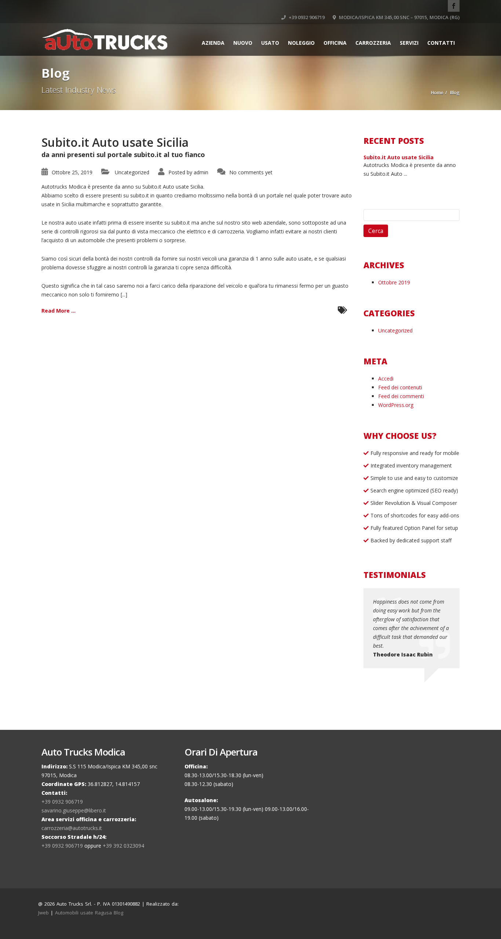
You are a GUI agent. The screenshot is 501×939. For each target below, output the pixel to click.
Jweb (43, 912)
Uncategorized (132, 172)
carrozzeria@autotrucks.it (71, 828)
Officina (335, 42)
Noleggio (301, 42)
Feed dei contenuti (400, 387)
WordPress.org (395, 404)
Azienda (213, 42)
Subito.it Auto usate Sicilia (115, 142)
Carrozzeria (373, 42)
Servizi (409, 42)
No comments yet (251, 172)
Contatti (441, 42)
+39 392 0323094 (123, 845)
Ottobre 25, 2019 (72, 172)
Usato (270, 42)
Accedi (386, 378)
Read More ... (58, 310)
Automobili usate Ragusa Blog (89, 912)
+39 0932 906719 (306, 17)
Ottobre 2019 (394, 282)
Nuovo (242, 42)
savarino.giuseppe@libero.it (73, 810)
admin (201, 172)
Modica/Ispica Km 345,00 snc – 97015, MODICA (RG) (399, 17)
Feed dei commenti (401, 396)
